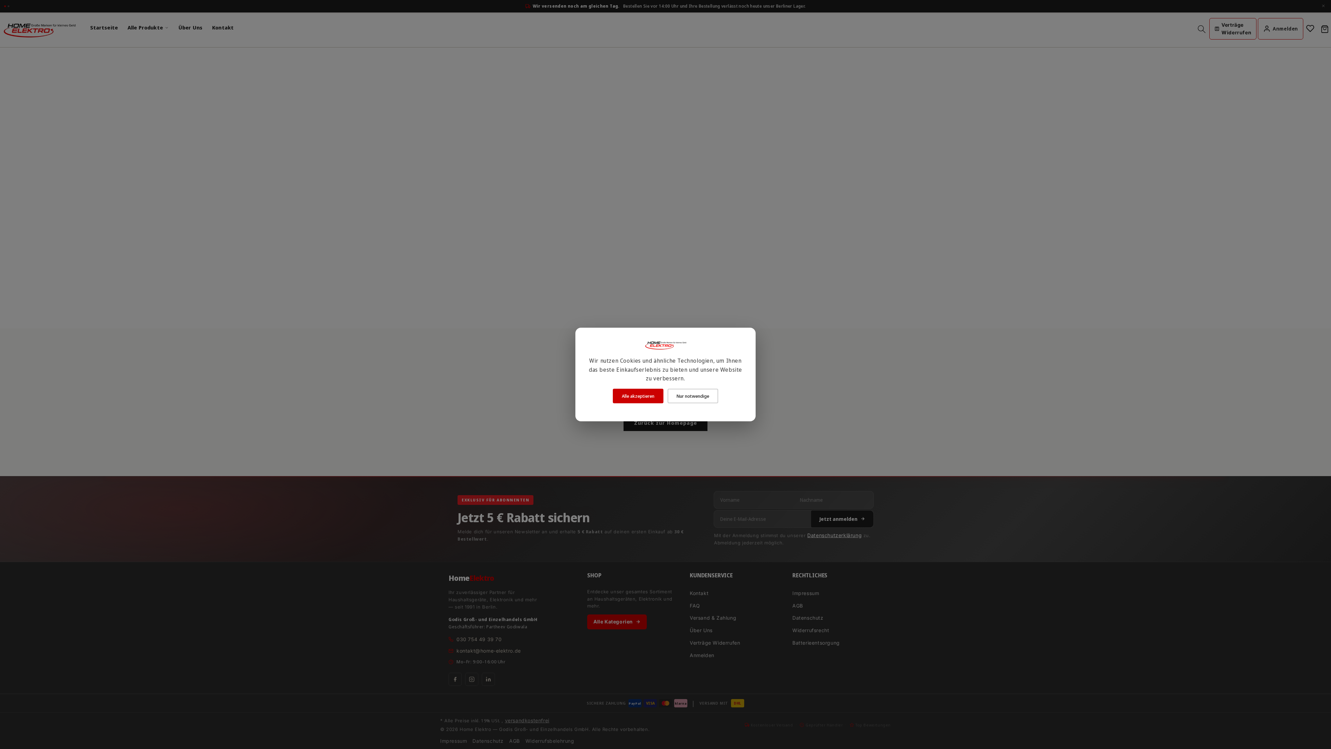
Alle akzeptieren (638, 396)
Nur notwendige (693, 396)
